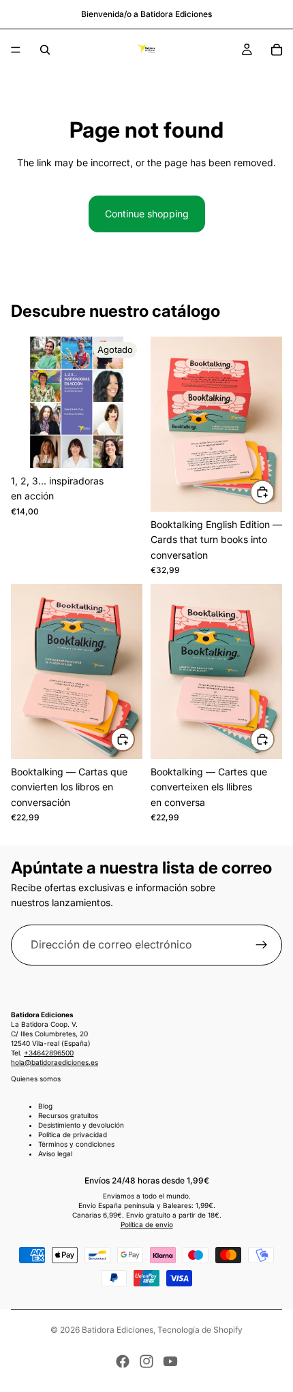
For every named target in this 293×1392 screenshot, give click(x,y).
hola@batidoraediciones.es (54, 1062)
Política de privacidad (72, 1134)
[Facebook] (122, 1361)
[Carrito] (277, 50)
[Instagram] (146, 1361)
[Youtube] (170, 1361)
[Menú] (15, 49)
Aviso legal (55, 1153)
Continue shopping (147, 213)
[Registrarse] (261, 945)
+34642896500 (49, 1053)
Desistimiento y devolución (81, 1125)
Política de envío (147, 1224)
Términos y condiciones (76, 1144)
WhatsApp (263, 1362)
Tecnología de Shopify (200, 1330)
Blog (45, 1106)
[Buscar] (45, 50)
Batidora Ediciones (117, 1330)
